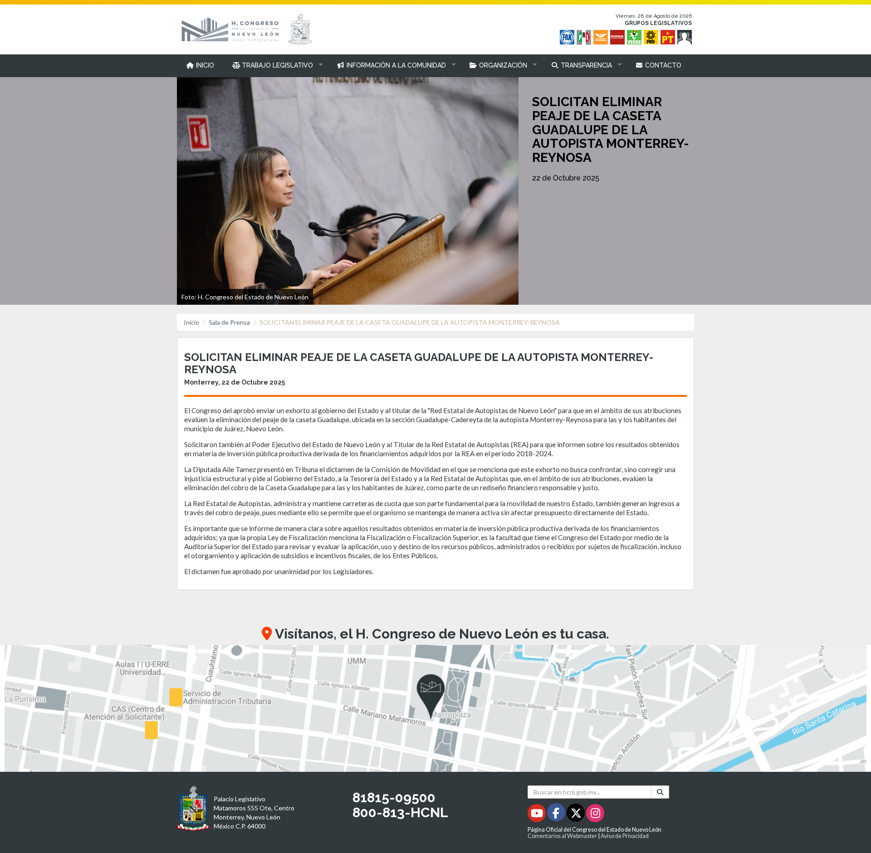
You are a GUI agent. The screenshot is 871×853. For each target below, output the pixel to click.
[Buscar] (660, 792)
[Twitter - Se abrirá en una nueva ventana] (576, 815)
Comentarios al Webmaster (562, 836)
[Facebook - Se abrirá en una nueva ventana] (557, 815)
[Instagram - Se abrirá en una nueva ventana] (595, 815)
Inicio (191, 322)
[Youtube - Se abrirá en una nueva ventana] (537, 815)
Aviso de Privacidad (625, 836)
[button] (275, 65)
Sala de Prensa (229, 322)
